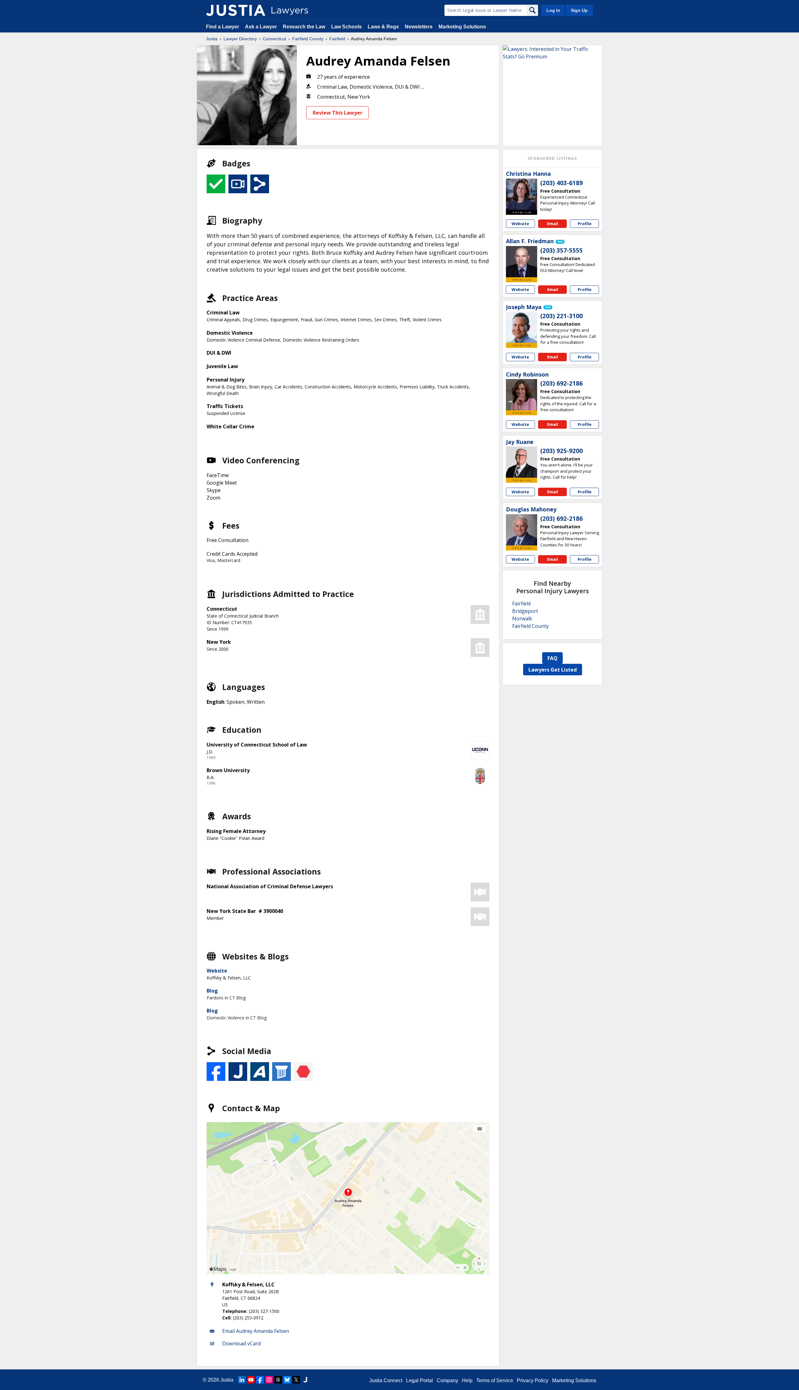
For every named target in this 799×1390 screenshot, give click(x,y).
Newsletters (419, 26)
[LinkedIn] (242, 1379)
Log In (553, 10)
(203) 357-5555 (561, 250)
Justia (212, 38)
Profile (584, 223)
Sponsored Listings (552, 158)
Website (217, 970)
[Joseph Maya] (521, 327)
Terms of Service (494, 1380)
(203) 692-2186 (561, 383)
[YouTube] (251, 1379)
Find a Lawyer (222, 26)
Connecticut (274, 38)
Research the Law (304, 26)
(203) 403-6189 (561, 183)
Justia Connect (385, 1380)
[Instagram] (269, 1379)
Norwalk (522, 618)
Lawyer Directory (240, 38)
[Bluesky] (287, 1379)
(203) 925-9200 (561, 451)
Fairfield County (307, 38)
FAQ (552, 658)
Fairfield (337, 38)
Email (552, 223)
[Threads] (278, 1379)
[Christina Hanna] (521, 194)
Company (447, 1380)
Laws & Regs (383, 26)
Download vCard (241, 1343)
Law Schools (346, 26)
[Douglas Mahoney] (521, 529)
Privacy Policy (532, 1380)
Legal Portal (419, 1380)
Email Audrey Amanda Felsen (255, 1331)
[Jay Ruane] (521, 462)
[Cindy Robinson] (521, 394)
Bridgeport (525, 611)
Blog (212, 990)
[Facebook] (260, 1379)
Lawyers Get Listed (552, 669)
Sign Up (579, 10)
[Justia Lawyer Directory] (235, 10)
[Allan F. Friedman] (521, 261)
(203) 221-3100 (561, 316)
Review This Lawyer (337, 112)
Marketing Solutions (462, 26)
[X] (296, 1379)
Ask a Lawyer (261, 26)
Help (467, 1380)
